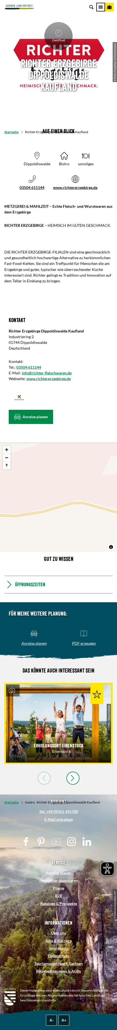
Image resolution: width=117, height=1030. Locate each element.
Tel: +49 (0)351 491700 (58, 811)
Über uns (58, 933)
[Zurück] (44, 778)
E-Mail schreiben (58, 819)
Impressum (58, 948)
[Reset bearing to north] (7, 465)
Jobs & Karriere (58, 940)
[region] (58, 497)
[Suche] (91, 7)
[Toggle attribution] (111, 547)
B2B (58, 895)
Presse (58, 888)
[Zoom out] (7, 457)
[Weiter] (72, 778)
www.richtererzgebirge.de (75, 187)
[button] (31, 417)
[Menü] (100, 7)
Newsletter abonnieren (58, 880)
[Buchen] (109, 7)
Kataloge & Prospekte (58, 903)
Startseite (11, 132)
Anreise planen (58, 872)
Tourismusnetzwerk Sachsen (58, 963)
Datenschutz (58, 955)
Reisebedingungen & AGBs (58, 971)
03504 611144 (32, 187)
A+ (63, 1020)
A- (52, 1020)
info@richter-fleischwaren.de (47, 373)
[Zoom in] (7, 450)
